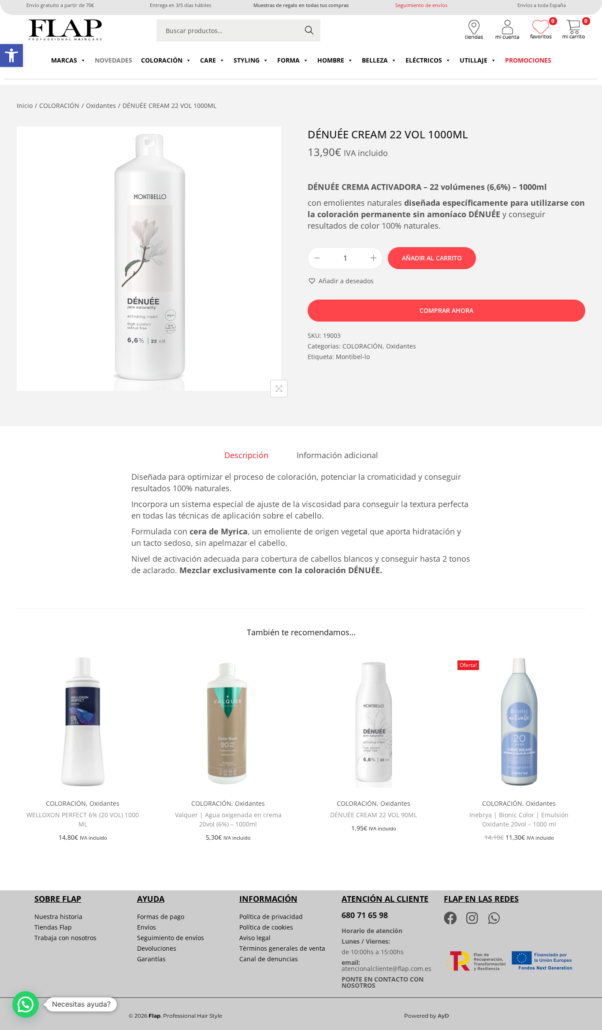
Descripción (246, 455)
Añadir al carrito (432, 258)
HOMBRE (330, 60)
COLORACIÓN (161, 60)
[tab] (246, 455)
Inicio (25, 105)
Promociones (528, 60)
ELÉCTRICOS (423, 60)
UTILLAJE (473, 60)
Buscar (309, 30)
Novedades (113, 60)
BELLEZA (375, 60)
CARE (208, 60)
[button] (11, 55)
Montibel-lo (353, 356)
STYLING (247, 60)
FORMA (288, 60)
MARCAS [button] (64, 60)
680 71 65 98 (365, 915)
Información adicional (337, 455)
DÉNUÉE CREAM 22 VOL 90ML (373, 815)
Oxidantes (101, 105)
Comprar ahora (446, 310)
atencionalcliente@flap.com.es (386, 968)
